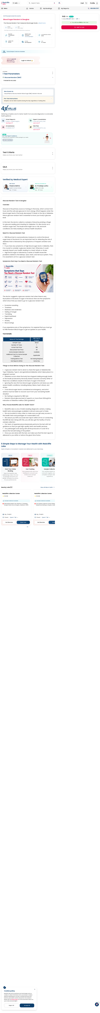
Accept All (27, 1005)
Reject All (11, 1005)
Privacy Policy (15, 999)
